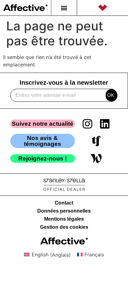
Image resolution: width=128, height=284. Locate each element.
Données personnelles (64, 211)
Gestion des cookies (64, 227)
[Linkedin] (105, 123)
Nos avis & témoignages (42, 141)
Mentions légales (64, 219)
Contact (64, 202)
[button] (64, 8)
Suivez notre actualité (42, 123)
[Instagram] (87, 123)
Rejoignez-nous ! (42, 158)
